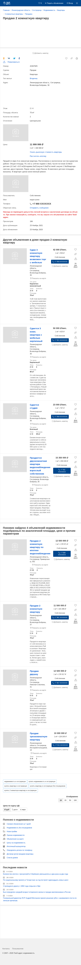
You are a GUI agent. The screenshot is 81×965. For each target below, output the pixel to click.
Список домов (12, 858)
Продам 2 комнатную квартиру (36, 608)
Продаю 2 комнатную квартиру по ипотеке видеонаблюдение (40, 547)
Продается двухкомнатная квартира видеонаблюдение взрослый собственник (40, 466)
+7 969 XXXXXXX (41, 204)
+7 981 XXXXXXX (60, 617)
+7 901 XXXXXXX (60, 340)
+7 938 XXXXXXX (62, 554)
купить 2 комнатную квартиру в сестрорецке (20, 790)
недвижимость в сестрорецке (15, 781)
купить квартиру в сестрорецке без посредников (47, 786)
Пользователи (17, 949)
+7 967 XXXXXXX (60, 683)
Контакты (6, 949)
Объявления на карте (15, 839)
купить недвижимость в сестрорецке (42, 781)
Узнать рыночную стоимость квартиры (46, 152)
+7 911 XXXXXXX (62, 471)
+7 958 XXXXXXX (60, 261)
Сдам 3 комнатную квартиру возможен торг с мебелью (38, 256)
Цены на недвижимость (16, 843)
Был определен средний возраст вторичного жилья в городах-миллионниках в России (37, 892)
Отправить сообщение (39, 208)
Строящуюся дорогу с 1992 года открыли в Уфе (21, 886)
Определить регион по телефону (19, 850)
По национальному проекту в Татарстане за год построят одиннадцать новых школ (35, 880)
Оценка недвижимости (15, 835)
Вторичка (33, 78)
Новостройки (12, 831)
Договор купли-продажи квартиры (20, 854)
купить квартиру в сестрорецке (15, 786)
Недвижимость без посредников (19, 828)
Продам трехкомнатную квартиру (38, 736)
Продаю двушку (34, 672)
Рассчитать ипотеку (38, 156)
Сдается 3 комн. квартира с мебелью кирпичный (36, 334)
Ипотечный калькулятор (16, 846)
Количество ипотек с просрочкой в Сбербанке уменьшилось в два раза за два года (35, 874)
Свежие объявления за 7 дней (19, 824)
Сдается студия (34, 406)
